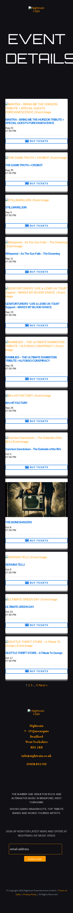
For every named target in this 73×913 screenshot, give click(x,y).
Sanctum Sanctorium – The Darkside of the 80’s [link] (33, 449)
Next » (43, 685)
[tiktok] (55, 5)
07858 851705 (37, 765)
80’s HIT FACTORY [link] (16, 402)
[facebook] (50, 5)
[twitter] (61, 5)
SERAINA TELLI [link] (15, 564)
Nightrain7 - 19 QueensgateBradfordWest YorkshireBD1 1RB (36, 737)
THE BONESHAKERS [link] (18, 522)
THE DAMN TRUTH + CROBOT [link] (24, 165)
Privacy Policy (29, 894)
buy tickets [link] (38, 671)
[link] (36, 104)
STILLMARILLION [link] (16, 207)
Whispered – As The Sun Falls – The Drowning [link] (32, 253)
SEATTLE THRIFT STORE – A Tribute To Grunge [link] (33, 652)
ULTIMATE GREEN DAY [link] (19, 606)
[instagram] (67, 5)
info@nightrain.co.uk (36, 757)
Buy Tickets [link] (38, 141)
